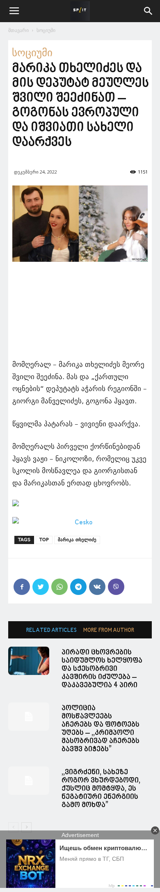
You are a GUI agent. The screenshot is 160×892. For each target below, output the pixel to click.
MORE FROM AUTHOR (108, 630)
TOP (44, 539)
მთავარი (18, 30)
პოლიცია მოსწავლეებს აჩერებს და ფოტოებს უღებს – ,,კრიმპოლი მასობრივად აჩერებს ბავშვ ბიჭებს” (100, 729)
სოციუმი (46, 30)
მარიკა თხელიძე (77, 539)
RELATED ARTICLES (51, 630)
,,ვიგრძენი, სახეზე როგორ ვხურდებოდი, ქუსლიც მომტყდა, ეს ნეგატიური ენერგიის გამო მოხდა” (101, 789)
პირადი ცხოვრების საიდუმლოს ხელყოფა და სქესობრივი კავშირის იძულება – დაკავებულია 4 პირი (102, 669)
